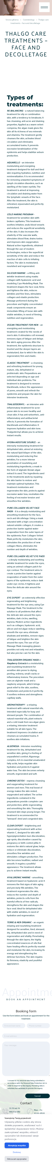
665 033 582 (14, 1111)
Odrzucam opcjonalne (16, 1159)
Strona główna (12, 19)
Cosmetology (29, 19)
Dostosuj (17, 1152)
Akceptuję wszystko (17, 1145)
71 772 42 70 (14, 1108)
